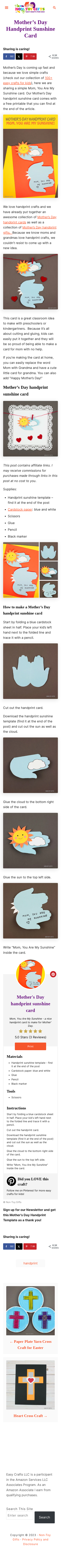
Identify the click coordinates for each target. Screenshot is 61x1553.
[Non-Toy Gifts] (30, 7)
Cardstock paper (20, 509)
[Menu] (6, 7)
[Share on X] (19, 56)
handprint (30, 1263)
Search (44, 1517)
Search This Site (19, 1509)
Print (31, 1046)
